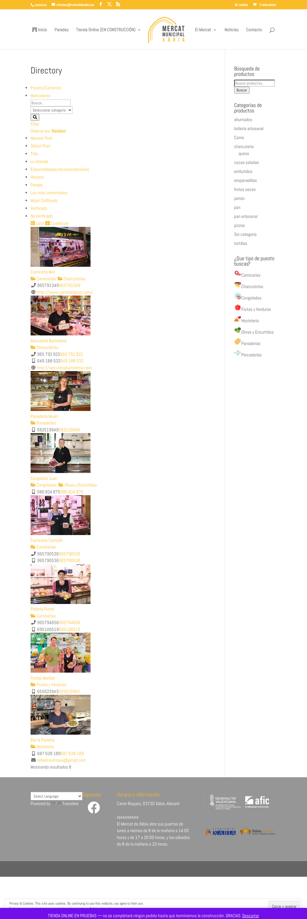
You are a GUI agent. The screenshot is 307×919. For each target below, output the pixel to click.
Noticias (232, 30)
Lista (39, 223)
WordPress (122, 869)
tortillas (240, 243)
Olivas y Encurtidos (80, 485)
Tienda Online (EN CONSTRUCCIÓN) (106, 30)
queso (244, 153)
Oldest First (40, 146)
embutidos (243, 171)
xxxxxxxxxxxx (128, 817)
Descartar (250, 915)
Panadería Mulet (44, 416)
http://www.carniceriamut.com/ (65, 292)
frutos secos (245, 189)
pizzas (239, 225)
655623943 (69, 691)
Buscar (242, 90)
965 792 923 (71, 354)
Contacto (254, 30)
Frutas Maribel (43, 678)
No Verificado (42, 216)
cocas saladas (246, 162)
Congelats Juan (44, 478)
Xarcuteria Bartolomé (49, 341)
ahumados (243, 119)
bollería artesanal (249, 128)
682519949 (69, 430)
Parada (37, 185)
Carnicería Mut (43, 272)
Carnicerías (46, 278)
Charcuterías (74, 278)
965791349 (69, 285)
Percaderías (251, 355)
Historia (37, 177)
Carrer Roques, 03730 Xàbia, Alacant (148, 803)
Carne (239, 137)
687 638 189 (72, 753)
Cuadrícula (59, 223)
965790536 (69, 554)
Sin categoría (245, 234)
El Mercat (203, 30)
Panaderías (46, 423)
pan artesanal (246, 216)
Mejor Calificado (44, 200)
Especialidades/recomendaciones (60, 169)
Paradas (62, 30)
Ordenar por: (48, 131)
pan (237, 207)
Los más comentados (49, 192)
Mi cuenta (241, 5)
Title (34, 153)
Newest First (41, 138)
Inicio (42, 29)
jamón (239, 198)
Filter (35, 124)
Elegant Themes (68, 869)
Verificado (39, 208)
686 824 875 (71, 492)
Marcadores (41, 95)
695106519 (69, 629)
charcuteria (244, 146)
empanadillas (245, 180)
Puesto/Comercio (46, 88)
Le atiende (39, 161)
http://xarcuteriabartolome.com (64, 367)
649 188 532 (71, 361)
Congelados (46, 485)
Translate (70, 803)
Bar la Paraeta (43, 740)
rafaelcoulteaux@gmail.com (61, 760)
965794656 (69, 622)
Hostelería (45, 746)
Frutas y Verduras (51, 684)
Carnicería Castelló (47, 540)
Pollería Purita (42, 609)
